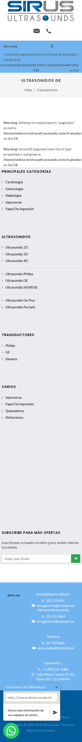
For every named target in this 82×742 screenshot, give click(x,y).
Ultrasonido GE (16, 280)
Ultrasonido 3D (16, 254)
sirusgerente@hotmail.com (55, 605)
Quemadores (14, 411)
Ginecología (14, 189)
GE (7, 352)
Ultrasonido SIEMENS (21, 287)
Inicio (28, 90)
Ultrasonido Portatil (20, 307)
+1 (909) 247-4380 (55, 669)
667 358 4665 (55, 643)
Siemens (11, 359)
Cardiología (14, 182)
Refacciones (14, 417)
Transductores (47, 90)
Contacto (63, 717)
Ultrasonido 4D (16, 261)
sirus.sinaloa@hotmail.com (55, 648)
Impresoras (13, 202)
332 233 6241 (55, 600)
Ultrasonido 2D (16, 247)
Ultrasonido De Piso (20, 300)
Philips (10, 345)
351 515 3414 (55, 616)
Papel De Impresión (19, 209)
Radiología (13, 195)
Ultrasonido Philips (19, 274)
